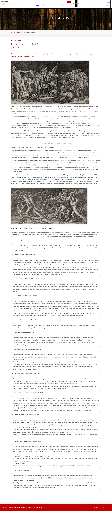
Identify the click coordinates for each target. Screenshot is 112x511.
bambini (15, 54)
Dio (36, 54)
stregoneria (27, 56)
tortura (32, 56)
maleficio (74, 54)
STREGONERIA (18, 32)
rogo (91, 54)
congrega (26, 54)
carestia (20, 54)
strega (21, 56)
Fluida (101, 507)
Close (108, 2)
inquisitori (44, 54)
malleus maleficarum (83, 54)
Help (108, 5)
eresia (39, 54)
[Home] (11, 32)
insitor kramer (59, 54)
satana (17, 56)
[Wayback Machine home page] (4, 1)
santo (12, 56)
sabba (95, 54)
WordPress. (107, 507)
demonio (31, 54)
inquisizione (51, 54)
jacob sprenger (68, 54)
